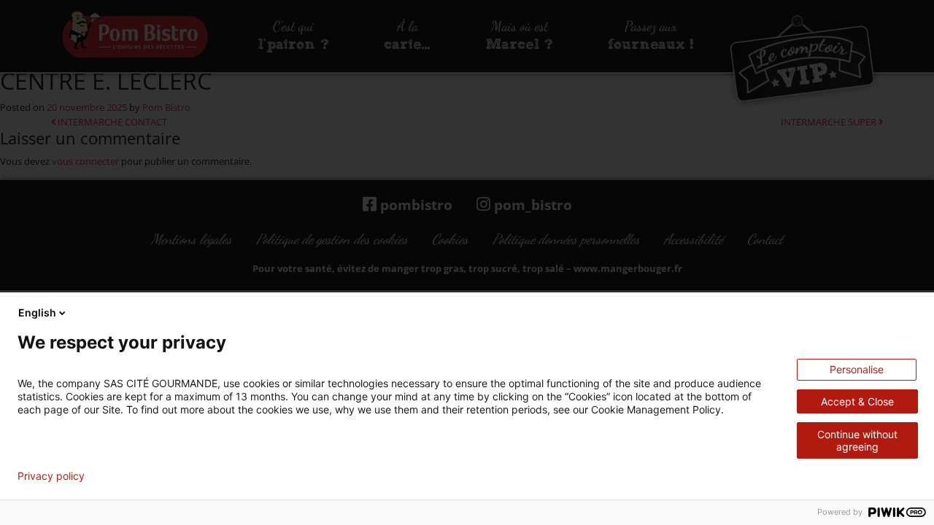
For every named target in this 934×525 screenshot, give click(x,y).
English (37, 312)
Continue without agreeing (857, 440)
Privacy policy (51, 476)
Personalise (857, 369)
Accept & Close (857, 401)
